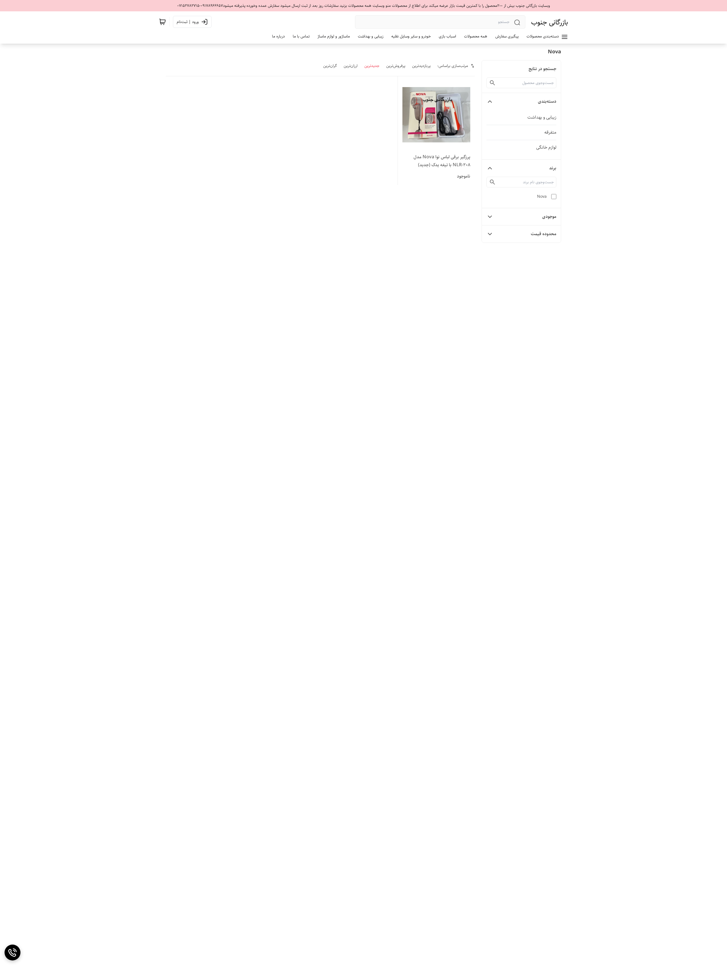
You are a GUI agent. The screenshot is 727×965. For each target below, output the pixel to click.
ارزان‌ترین (351, 66)
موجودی (549, 216)
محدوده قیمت (543, 233)
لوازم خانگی (546, 147)
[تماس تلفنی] (12, 952)
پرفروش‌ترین (395, 66)
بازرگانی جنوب (549, 22)
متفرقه (550, 132)
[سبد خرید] (162, 21)
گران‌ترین (330, 66)
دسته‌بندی (547, 101)
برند (552, 168)
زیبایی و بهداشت (541, 117)
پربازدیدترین (421, 66)
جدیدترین (371, 66)
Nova (542, 196)
